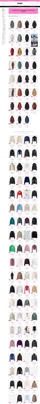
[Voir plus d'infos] (12, 32)
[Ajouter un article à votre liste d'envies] (14, 20)
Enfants (8, 3)
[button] (31, 16)
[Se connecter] (32, 3)
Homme (6, 3)
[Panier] (37, 3)
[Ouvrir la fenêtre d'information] (37, 0)
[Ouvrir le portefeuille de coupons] (30, 3)
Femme (3, 3)
